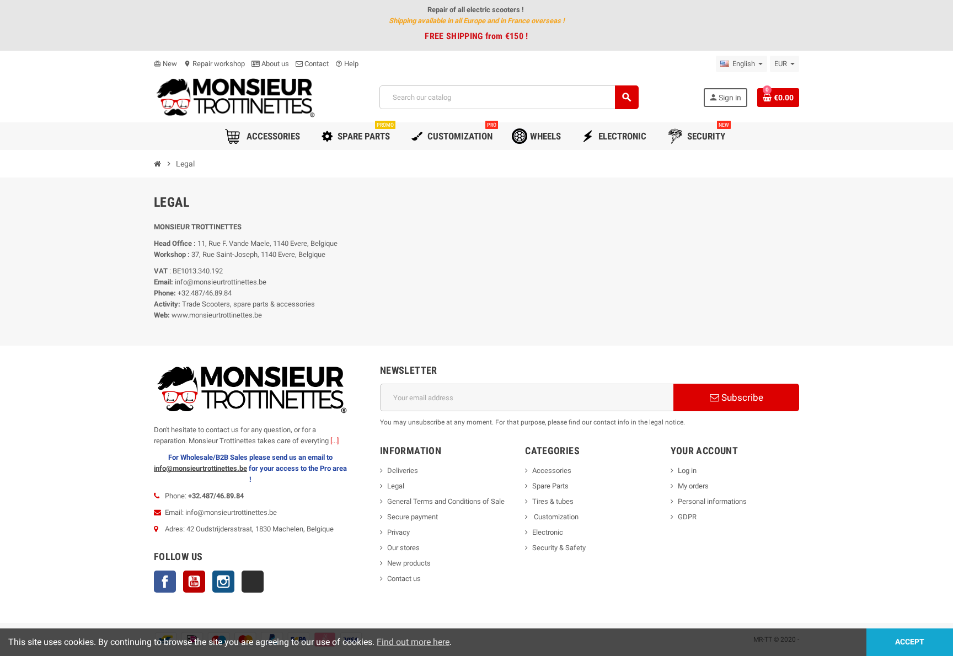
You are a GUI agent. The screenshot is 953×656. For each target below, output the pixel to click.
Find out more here (413, 642)
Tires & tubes (553, 501)
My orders (693, 486)
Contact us (404, 578)
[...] (334, 441)
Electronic (547, 532)
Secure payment (412, 517)
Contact (316, 64)
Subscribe (741, 397)
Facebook (165, 582)
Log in (687, 470)
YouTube (194, 582)
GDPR (687, 517)
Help (346, 64)
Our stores (403, 548)
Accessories (551, 470)
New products (409, 563)
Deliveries (402, 470)
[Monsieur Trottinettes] (234, 97)
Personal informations (712, 501)
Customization (555, 517)
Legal (395, 486)
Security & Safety (559, 548)
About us (274, 64)
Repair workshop (214, 64)
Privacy (398, 532)
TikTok (253, 582)
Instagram (223, 582)
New (165, 64)
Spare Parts (550, 486)
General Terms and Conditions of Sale (446, 501)
